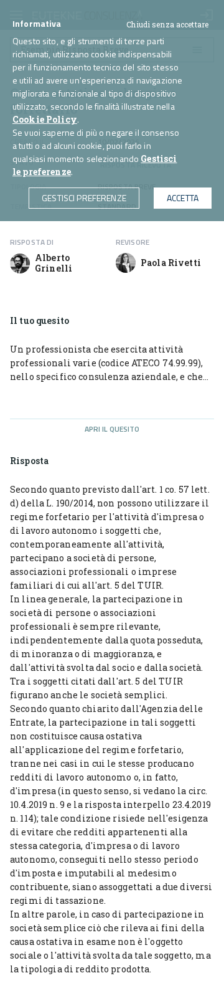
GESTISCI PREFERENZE (84, 197)
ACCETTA (182, 197)
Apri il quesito (112, 429)
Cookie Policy (44, 119)
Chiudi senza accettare (167, 24)
